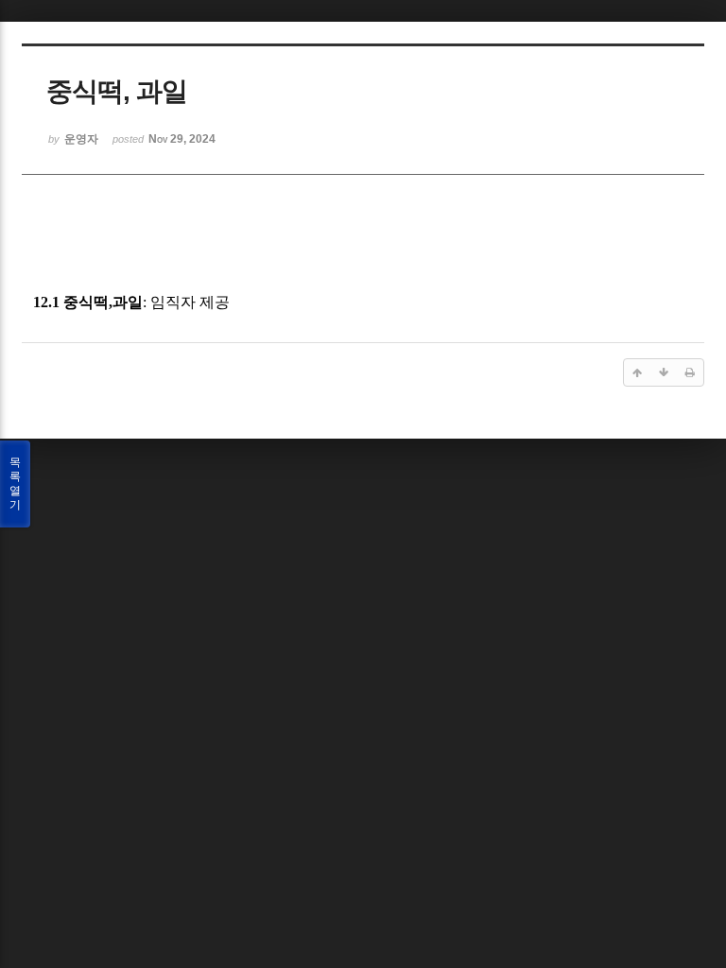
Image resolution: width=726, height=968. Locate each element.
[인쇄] (690, 372)
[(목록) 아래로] (663, 372)
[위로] (637, 372)
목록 (15, 483)
